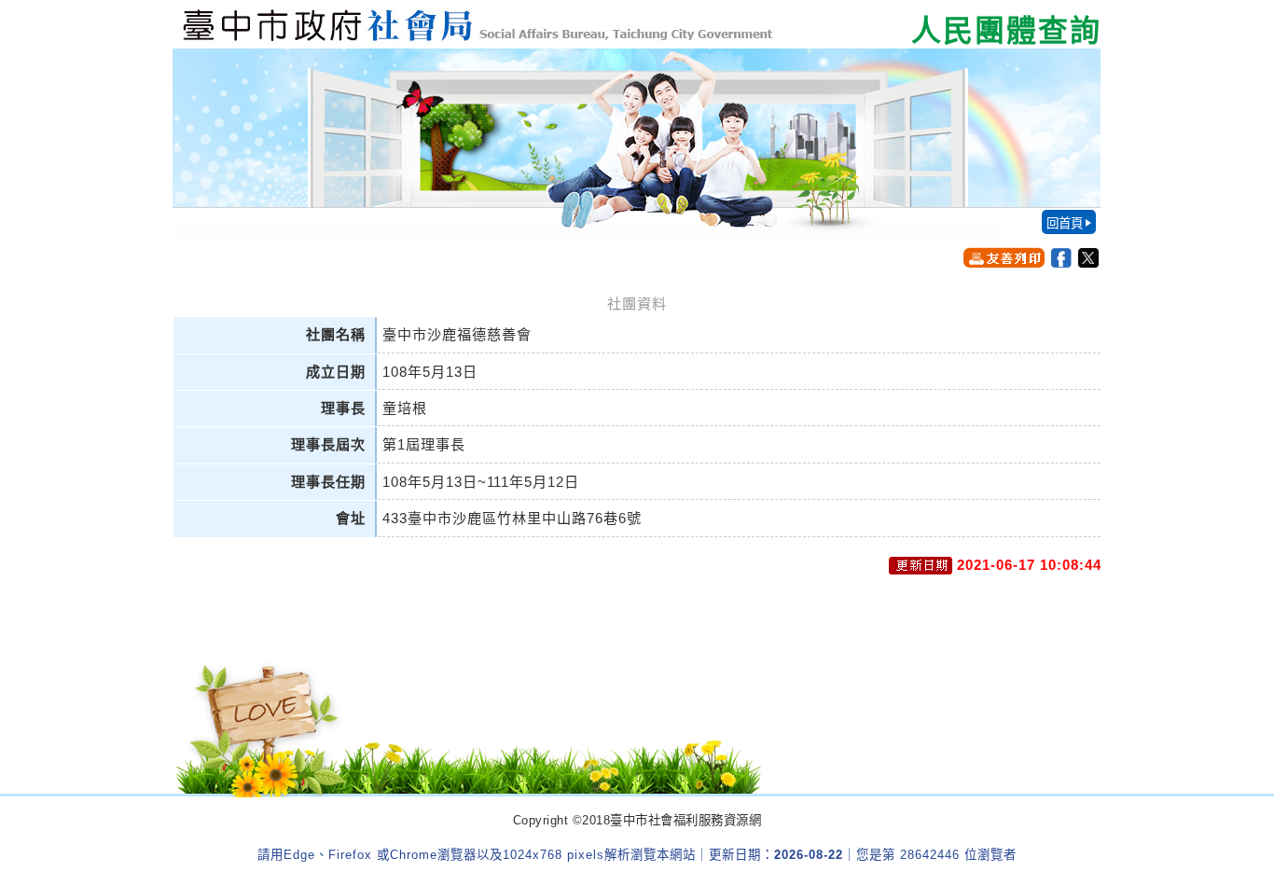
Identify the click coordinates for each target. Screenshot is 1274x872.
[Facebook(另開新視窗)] (1061, 258)
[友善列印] (1004, 257)
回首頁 (1064, 223)
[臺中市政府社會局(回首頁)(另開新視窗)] (637, 24)
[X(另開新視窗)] (1088, 258)
